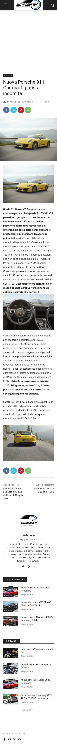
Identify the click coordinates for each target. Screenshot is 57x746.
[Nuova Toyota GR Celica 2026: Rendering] (10, 591)
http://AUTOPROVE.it (28, 540)
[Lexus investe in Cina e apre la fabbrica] (10, 668)
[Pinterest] (21, 110)
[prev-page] (5, 632)
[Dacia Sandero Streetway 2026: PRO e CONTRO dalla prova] (10, 699)
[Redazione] (5, 101)
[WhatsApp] (28, 110)
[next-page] (10, 632)
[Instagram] (28, 566)
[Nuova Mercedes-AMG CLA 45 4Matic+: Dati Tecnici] (10, 606)
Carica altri (27, 710)
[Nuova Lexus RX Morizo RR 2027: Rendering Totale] (10, 621)
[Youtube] (19, 739)
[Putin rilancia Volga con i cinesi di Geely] (10, 653)
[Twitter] (13, 110)
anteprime (8, 75)
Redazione (15, 102)
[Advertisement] (28, 40)
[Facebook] (6, 110)
